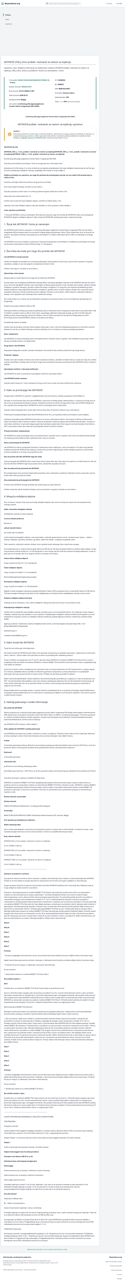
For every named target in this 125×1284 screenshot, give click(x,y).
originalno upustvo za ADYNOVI (31, 138)
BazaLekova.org (12, 3)
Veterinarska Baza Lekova (113, 1261)
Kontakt (119, 3)
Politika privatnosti (116, 1266)
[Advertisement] (62, 40)
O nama (109, 3)
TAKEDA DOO (26, 87)
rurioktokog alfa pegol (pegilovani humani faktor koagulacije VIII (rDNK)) (50, 117)
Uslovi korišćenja (116, 1270)
